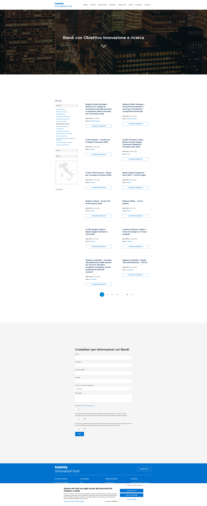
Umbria (92, 210)
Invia (79, 434)
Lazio (128, 154)
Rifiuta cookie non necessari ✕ (135, 485)
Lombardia (93, 279)
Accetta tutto (131, 490)
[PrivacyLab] (114, 501)
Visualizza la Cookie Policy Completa (74, 501)
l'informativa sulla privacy (87, 405)
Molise (129, 210)
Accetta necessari (132, 495)
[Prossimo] (132, 294)
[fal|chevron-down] (103, 46)
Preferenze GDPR (131, 499)
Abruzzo (92, 182)
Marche (92, 149)
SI (78, 409)
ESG (81, 482)
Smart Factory (109, 482)
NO (84, 419)
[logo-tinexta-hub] (63, 5)
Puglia (129, 182)
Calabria (92, 241)
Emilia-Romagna (95, 121)
